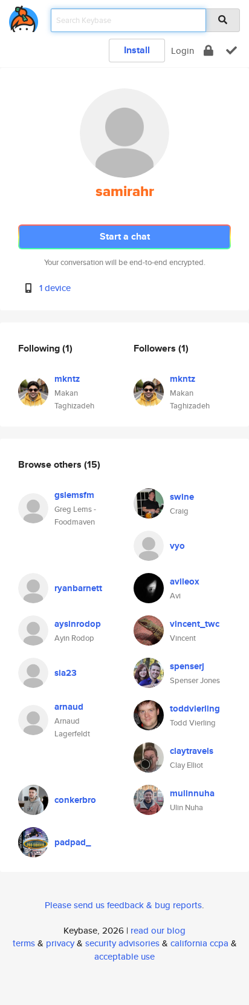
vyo (177, 545)
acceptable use (124, 956)
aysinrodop (77, 623)
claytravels (191, 751)
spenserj (187, 666)
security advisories (122, 943)
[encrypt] (208, 50)
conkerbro (75, 800)
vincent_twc (194, 623)
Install (137, 50)
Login (182, 50)
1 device (55, 287)
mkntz (67, 378)
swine (182, 496)
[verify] (231, 50)
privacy (60, 943)
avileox (184, 581)
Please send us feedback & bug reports (123, 905)
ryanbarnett (78, 588)
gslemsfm (74, 495)
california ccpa (199, 943)
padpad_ (72, 842)
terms (24, 943)
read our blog (158, 930)
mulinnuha (192, 793)
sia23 (65, 672)
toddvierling (195, 708)
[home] (23, 17)
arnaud (68, 706)
